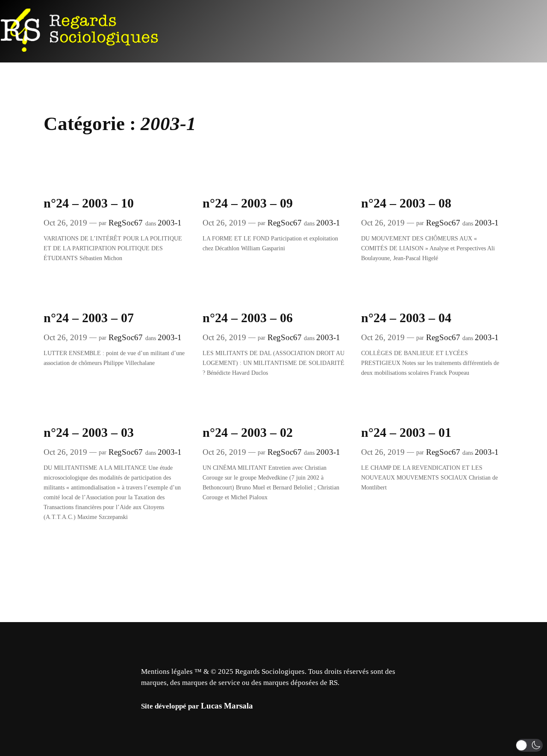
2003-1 (170, 222)
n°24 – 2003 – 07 (89, 318)
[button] (529, 745)
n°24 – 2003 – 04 (406, 318)
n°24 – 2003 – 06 (248, 318)
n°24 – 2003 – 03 (89, 432)
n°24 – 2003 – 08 (406, 203)
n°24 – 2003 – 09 (248, 203)
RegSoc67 (126, 222)
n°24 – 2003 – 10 (89, 203)
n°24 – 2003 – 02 (248, 432)
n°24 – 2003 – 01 (406, 432)
